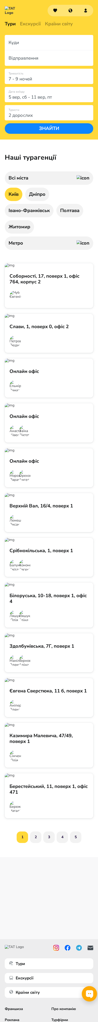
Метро (16, 243)
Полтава (69, 210)
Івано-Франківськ (29, 210)
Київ (14, 194)
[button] (70, 10)
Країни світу (59, 24)
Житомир (19, 227)
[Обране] (55, 10)
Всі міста (18, 178)
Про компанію (63, 1008)
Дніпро (37, 194)
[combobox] (70, 10)
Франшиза (14, 1008)
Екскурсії (25, 978)
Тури (10, 24)
